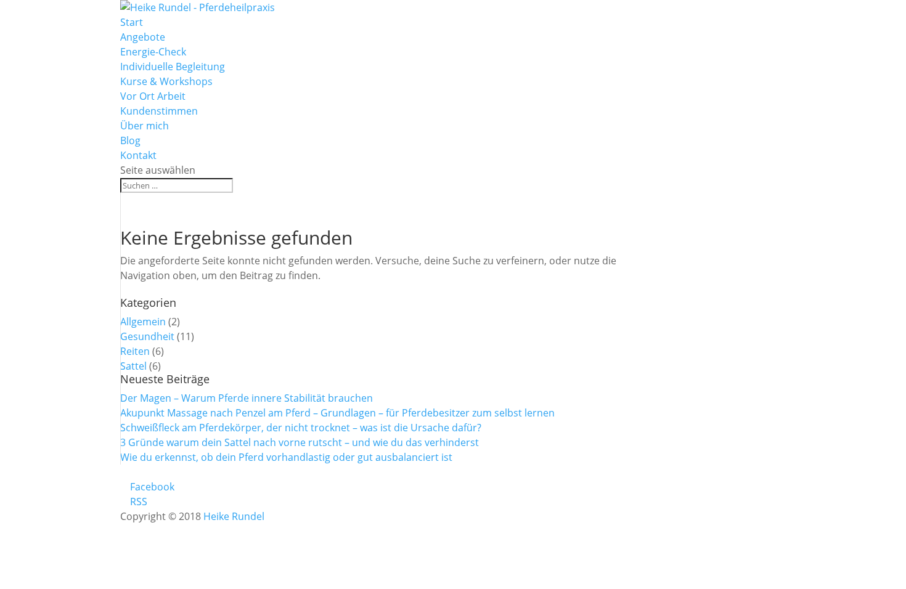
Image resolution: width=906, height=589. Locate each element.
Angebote (142, 37)
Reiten (135, 351)
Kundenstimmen (159, 111)
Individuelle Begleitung (172, 66)
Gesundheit (147, 336)
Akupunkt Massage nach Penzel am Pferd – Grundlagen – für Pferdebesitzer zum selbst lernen (337, 413)
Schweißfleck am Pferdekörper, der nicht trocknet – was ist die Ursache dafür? (300, 427)
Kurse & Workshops (166, 81)
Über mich (144, 125)
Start (131, 22)
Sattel (133, 366)
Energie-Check (153, 52)
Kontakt (138, 155)
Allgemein (143, 321)
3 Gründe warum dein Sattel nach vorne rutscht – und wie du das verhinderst (299, 442)
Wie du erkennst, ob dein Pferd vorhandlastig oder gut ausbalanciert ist (286, 457)
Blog (130, 140)
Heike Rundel (233, 516)
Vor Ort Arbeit (153, 96)
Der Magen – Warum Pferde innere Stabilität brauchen (246, 398)
